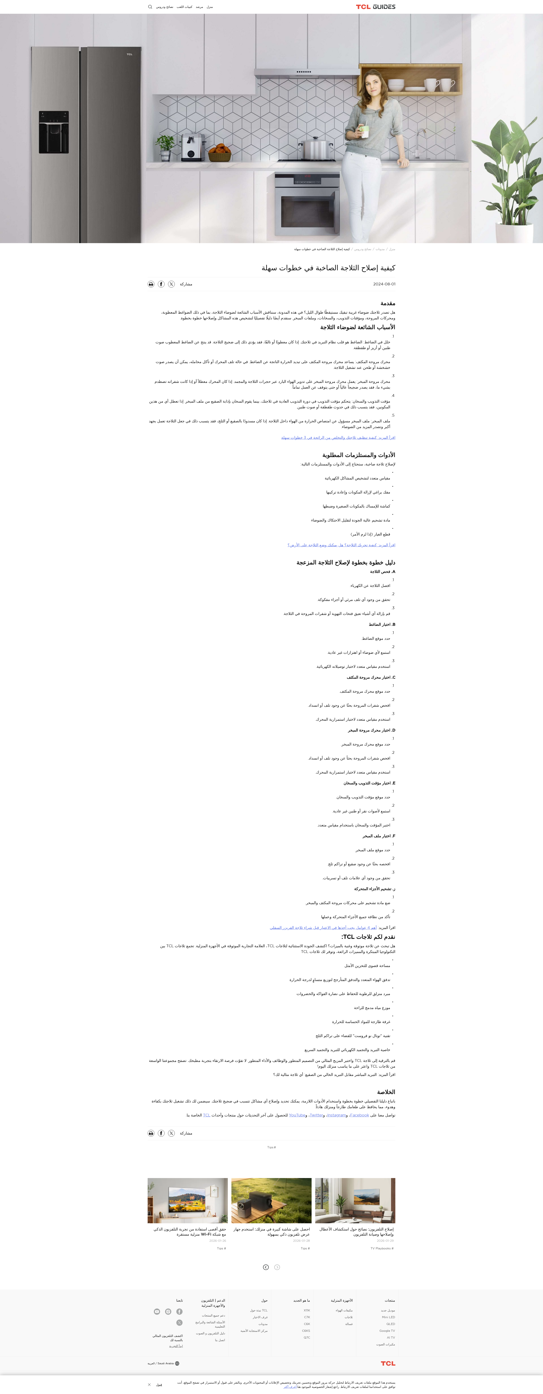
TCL (206, 1115)
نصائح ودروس (362, 249)
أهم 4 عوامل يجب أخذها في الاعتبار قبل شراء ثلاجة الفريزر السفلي (323, 927)
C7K (307, 1317)
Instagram (336, 1115)
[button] (266, 1267)
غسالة (349, 1324)
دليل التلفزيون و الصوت (210, 1333)
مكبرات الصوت (385, 1344)
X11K (307, 1310)
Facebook (359, 1115)
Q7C (307, 1337)
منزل (392, 249)
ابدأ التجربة (176, 1346)
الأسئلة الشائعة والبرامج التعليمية (210, 1324)
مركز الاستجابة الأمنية (254, 1331)
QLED (390, 1324)
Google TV (387, 1331)
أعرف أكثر (290, 1387)
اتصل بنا (220, 1340)
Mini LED (388, 1317)
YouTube (297, 1115)
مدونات (380, 249)
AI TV (391, 1337)
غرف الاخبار (260, 1317)
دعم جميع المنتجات (213, 1315)
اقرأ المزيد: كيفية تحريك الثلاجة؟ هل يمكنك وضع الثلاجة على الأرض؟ (341, 545)
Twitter (316, 1115)
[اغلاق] (149, 1384)
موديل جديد (388, 1310)
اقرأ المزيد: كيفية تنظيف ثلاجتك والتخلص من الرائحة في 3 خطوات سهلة (338, 437)
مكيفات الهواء (344, 1310)
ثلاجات (349, 1317)
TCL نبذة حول (259, 1310)
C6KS (306, 1331)
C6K (307, 1324)
